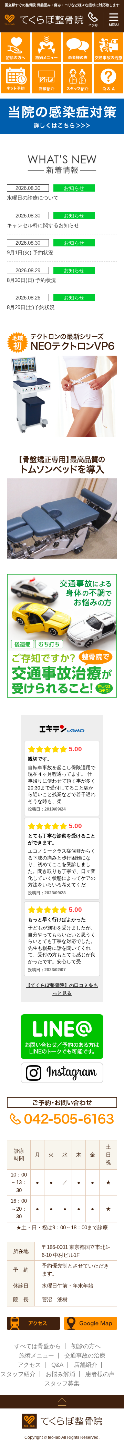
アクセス (29, 1365)
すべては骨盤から (37, 1346)
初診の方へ (86, 1346)
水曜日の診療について (33, 198)
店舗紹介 (85, 1365)
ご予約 (93, 20)
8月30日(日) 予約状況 (31, 280)
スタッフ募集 (62, 1383)
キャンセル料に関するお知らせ (43, 225)
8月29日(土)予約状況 (31, 307)
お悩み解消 (60, 1374)
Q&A (57, 1365)
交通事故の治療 (84, 1355)
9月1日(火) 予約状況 (30, 252)
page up (62, 1401)
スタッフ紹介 (17, 1374)
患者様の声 (100, 1374)
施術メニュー (36, 1355)
